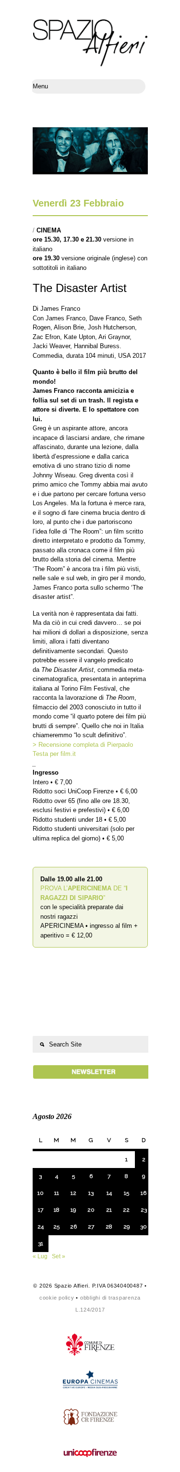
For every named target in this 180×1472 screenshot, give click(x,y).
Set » (58, 1256)
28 (109, 1226)
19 (73, 1209)
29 (126, 1226)
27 (91, 1226)
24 (40, 1226)
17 (40, 1209)
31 (40, 1243)
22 (126, 1209)
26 (73, 1226)
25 (56, 1226)
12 (73, 1193)
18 (57, 1209)
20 (91, 1209)
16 (143, 1193)
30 (143, 1226)
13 (91, 1193)
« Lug (40, 1256)
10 (40, 1193)
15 (126, 1193)
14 (109, 1193)
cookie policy (56, 1298)
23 (144, 1209)
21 (109, 1209)
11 (56, 1193)
